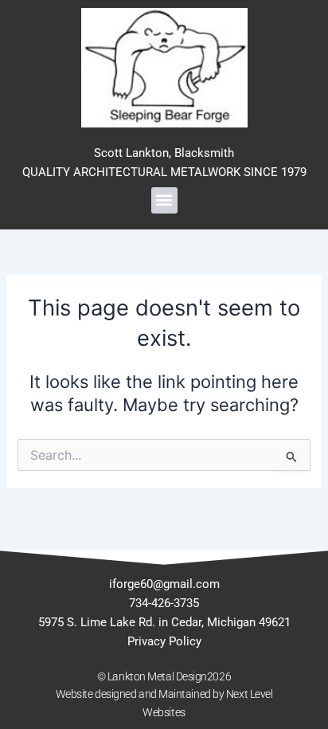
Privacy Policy (164, 641)
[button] (164, 200)
